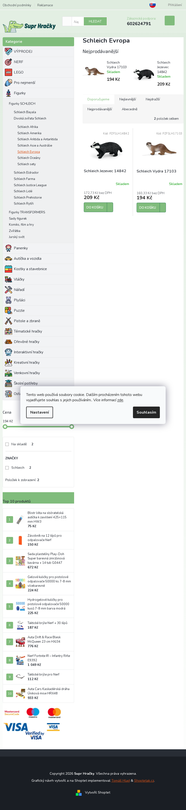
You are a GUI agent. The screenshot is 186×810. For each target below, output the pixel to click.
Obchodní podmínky (17, 5)
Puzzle (19, 310)
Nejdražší (153, 99)
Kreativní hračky (27, 362)
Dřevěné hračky (26, 341)
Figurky (20, 93)
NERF (18, 61)
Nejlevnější (127, 99)
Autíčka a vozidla (27, 258)
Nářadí (19, 289)
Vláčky (19, 279)
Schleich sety (26, 164)
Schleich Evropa (28, 152)
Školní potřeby (26, 383)
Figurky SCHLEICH (22, 104)
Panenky (21, 248)
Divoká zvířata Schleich (30, 118)
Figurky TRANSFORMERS (27, 212)
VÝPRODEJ (23, 51)
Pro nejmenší (24, 82)
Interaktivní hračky (28, 352)
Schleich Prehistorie (28, 197)
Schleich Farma (24, 179)
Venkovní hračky (27, 373)
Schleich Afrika (27, 127)
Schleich (21, 467)
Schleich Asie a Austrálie (34, 145)
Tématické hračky (28, 331)
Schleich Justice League (30, 185)
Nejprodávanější (99, 109)
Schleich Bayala (25, 112)
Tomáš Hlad (120, 780)
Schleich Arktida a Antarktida (37, 139)
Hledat (95, 21)
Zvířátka (14, 231)
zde (120, 400)
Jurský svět (16, 237)
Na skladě (22, 444)
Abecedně (129, 109)
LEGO (18, 72)
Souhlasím (146, 412)
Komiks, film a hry (21, 225)
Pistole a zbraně (27, 321)
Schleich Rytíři (24, 203)
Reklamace (45, 5)
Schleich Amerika (29, 133)
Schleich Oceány (28, 158)
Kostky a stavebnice (30, 269)
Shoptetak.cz (144, 780)
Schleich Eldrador (26, 173)
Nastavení (39, 412)
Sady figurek (18, 218)
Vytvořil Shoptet (97, 792)
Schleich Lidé (23, 191)
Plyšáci (19, 300)
